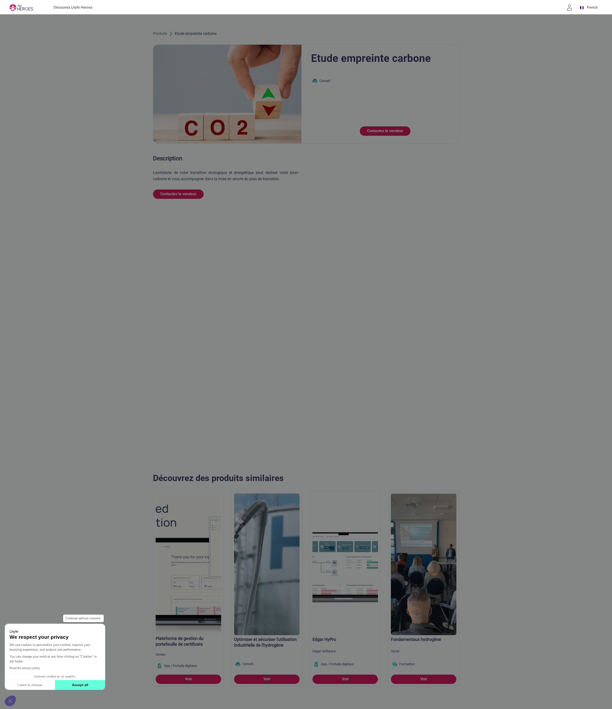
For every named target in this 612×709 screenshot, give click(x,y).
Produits (160, 33)
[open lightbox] (227, 94)
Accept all (80, 685)
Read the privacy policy (25, 668)
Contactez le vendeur (385, 131)
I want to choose (29, 685)
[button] (10, 701)
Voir (188, 679)
